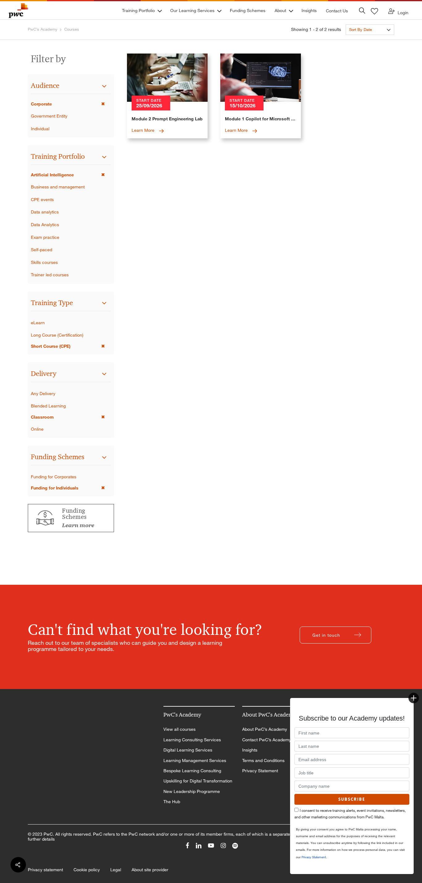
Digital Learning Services (187, 749)
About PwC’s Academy (264, 729)
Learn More (144, 130)
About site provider (150, 869)
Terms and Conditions (263, 760)
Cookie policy (87, 869)
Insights (249, 749)
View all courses (179, 729)
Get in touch (326, 635)
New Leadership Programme (191, 791)
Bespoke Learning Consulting (192, 770)
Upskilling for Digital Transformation (197, 780)
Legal (115, 869)
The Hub (171, 801)
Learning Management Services (194, 760)
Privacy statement (45, 869)
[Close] (413, 698)
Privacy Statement (260, 770)
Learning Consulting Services (192, 739)
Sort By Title (360, 40)
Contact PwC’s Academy (266, 739)
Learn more (78, 525)
